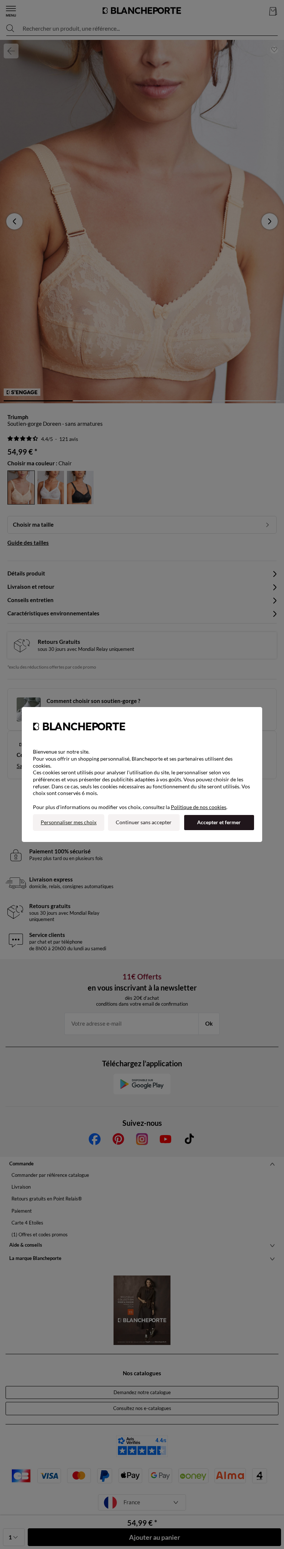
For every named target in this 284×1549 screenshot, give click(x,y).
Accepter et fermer (219, 822)
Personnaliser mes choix (69, 822)
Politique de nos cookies (198, 807)
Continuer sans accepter (144, 822)
